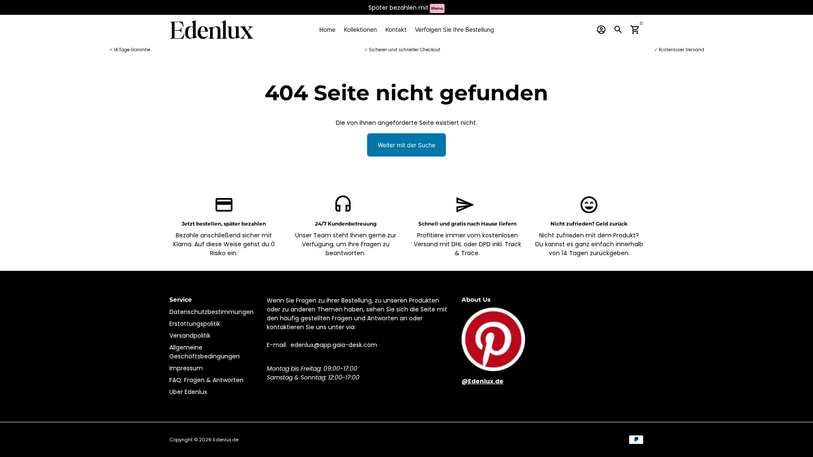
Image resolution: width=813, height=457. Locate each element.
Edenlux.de (225, 439)
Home (327, 29)
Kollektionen (360, 29)
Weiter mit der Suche (406, 145)
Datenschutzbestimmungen (211, 312)
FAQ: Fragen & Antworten (206, 380)
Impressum (186, 368)
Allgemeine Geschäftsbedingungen (204, 352)
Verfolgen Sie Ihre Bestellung (454, 29)
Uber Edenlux (188, 392)
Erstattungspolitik (194, 323)
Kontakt (395, 29)
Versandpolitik (189, 335)
